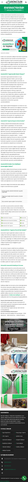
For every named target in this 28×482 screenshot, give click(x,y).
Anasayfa (9, 10)
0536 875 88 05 (7, 462)
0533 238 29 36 (7, 465)
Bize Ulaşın (14, 329)
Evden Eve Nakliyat (4, 481)
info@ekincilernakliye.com (10, 469)
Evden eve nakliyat (14, 295)
